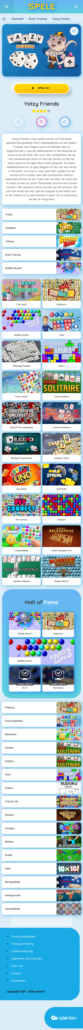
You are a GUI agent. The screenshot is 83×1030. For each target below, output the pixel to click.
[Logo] (41, 6)
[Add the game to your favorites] (74, 31)
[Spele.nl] (4, 19)
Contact (16, 973)
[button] (76, 6)
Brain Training (38, 19)
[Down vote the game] (41, 122)
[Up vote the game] (65, 122)
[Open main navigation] (7, 6)
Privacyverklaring (22, 943)
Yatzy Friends (61, 19)
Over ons (17, 966)
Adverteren (18, 980)
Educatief (18, 19)
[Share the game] (18, 122)
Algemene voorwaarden (26, 958)
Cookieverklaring (22, 951)
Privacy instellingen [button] (23, 936)
